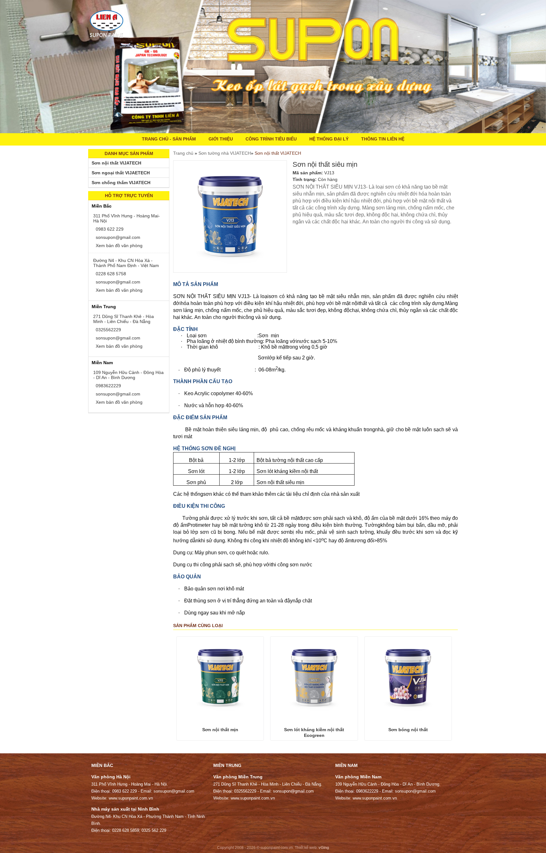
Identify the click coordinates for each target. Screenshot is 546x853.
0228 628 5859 (125, 830)
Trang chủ (184, 153)
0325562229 (107, 329)
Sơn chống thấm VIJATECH (121, 182)
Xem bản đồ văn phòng (118, 245)
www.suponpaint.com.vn (131, 798)
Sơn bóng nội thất (408, 729)
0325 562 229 (154, 830)
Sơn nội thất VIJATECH (278, 153)
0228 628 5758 (110, 273)
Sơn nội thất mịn (220, 729)
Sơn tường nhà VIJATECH (224, 153)
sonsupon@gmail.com (117, 237)
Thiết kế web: (306, 847)
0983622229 (107, 385)
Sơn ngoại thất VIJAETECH (121, 172)
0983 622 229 (109, 229)
